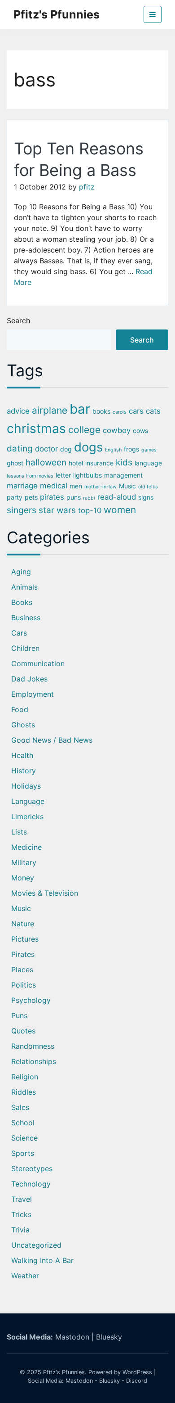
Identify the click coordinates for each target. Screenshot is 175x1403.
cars (136, 410)
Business (25, 617)
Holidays (26, 785)
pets (31, 497)
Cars (19, 632)
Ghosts (23, 724)
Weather (25, 1275)
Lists (19, 831)
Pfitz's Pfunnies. (65, 1372)
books (101, 411)
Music (127, 486)
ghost (15, 463)
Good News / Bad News (51, 739)
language (148, 463)
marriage (22, 485)
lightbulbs (87, 475)
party (14, 497)
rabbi (89, 498)
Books (21, 602)
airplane (49, 410)
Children (25, 648)
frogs (131, 449)
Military (23, 862)
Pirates (23, 954)
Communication (38, 663)
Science (24, 1137)
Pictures (25, 938)
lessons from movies (30, 476)
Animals (24, 586)
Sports (22, 1153)
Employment (32, 694)
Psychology (31, 1000)
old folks (148, 487)
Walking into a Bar (42, 1260)
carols (120, 412)
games (149, 450)
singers (21, 510)
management (123, 475)
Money (22, 877)
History (23, 770)
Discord (136, 1380)
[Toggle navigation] (153, 14)
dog (66, 449)
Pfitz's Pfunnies (56, 14)
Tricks (21, 1214)
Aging (21, 571)
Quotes (23, 1030)
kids (124, 462)
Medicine (26, 847)
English (113, 450)
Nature (22, 923)
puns (73, 497)
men (76, 486)
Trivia (20, 1229)
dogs (88, 447)
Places (22, 969)
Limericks (27, 816)
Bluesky (109, 1336)
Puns (19, 1015)
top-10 (89, 510)
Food (19, 709)
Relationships (33, 1061)
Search (18, 320)
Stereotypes (31, 1168)
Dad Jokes (29, 678)
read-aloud (116, 496)
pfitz (87, 186)
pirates (52, 496)
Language (27, 801)
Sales (20, 1107)
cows (140, 430)
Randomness (32, 1046)
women (120, 509)
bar (80, 409)
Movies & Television (44, 893)
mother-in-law (100, 487)
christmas (36, 428)
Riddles (23, 1091)
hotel (76, 463)
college (84, 429)
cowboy (117, 430)
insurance (99, 463)
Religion (24, 1076)
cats (153, 410)
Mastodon (72, 1336)
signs (145, 497)
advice (18, 410)
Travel (21, 1199)
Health (22, 755)
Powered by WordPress (120, 1372)
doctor (46, 448)
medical (53, 485)
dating (20, 448)
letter (63, 475)
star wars (57, 510)
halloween (46, 462)
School (23, 1122)
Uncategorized (36, 1245)
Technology (31, 1183)
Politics (23, 984)
